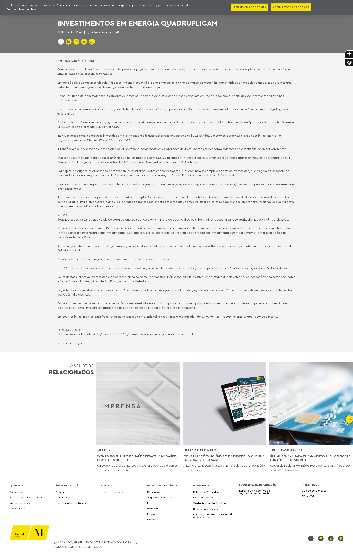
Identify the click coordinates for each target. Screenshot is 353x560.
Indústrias (61, 497)
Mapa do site (17, 508)
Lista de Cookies (203, 497)
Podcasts (152, 508)
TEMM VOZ (308, 496)
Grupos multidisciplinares (71, 502)
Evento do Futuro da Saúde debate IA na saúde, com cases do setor (137, 458)
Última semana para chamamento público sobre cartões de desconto (310, 458)
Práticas (60, 492)
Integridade (310, 484)
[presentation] (99, 419)
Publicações (154, 492)
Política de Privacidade (206, 492)
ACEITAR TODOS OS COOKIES (291, 7)
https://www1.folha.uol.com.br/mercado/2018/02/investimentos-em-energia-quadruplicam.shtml (125, 334)
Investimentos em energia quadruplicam (138, 22)
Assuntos (71, 369)
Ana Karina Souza (241, 268)
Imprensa (104, 450)
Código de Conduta (314, 490)
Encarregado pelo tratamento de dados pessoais (213, 515)
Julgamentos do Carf (159, 497)
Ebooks (151, 513)
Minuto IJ (152, 502)
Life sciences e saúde (199, 450)
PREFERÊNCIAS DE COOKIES (249, 7)
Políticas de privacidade (21, 9)
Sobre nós (16, 492)
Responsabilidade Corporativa (28, 497)
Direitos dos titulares (206, 508)
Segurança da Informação (257, 484)
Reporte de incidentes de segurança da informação (254, 492)
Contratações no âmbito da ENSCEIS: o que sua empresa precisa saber (223, 458)
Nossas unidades (20, 502)
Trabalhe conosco (112, 492)
